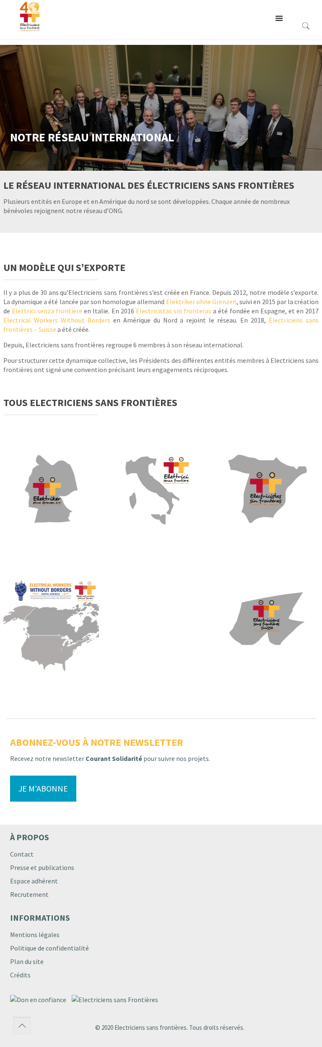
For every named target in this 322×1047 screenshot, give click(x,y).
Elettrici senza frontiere (47, 311)
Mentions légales (35, 934)
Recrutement (29, 894)
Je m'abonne (43, 788)
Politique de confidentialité (49, 948)
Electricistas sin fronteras (173, 311)
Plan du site (27, 961)
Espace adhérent (34, 881)
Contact (22, 854)
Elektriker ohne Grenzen (201, 301)
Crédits (20, 975)
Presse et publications (42, 867)
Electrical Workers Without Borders (56, 320)
